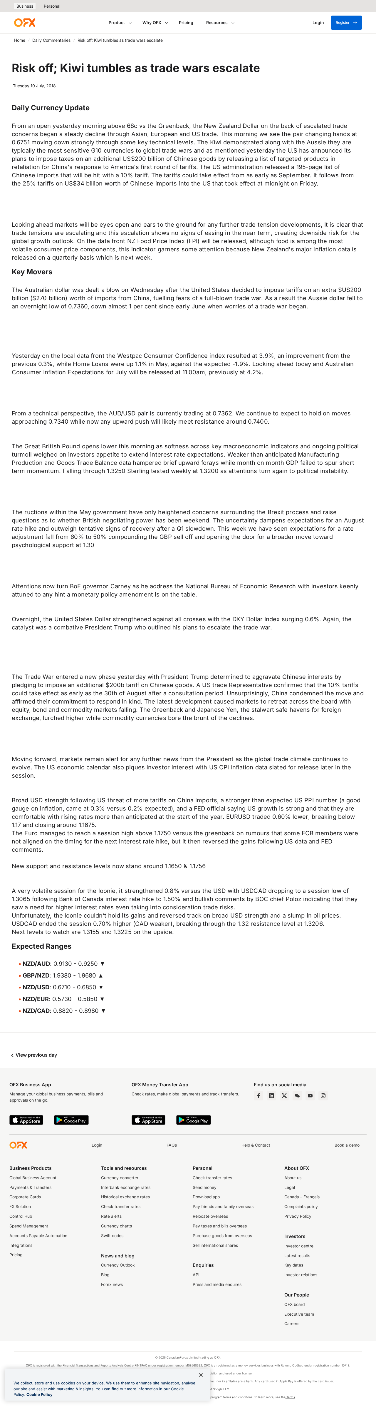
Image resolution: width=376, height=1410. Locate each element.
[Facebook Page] (258, 1095)
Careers (291, 1323)
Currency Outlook (118, 1265)
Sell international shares (215, 1245)
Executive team (299, 1314)
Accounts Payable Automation (38, 1235)
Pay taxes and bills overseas (220, 1226)
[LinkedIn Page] (271, 1095)
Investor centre (298, 1246)
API (196, 1274)
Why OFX (151, 22)
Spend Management (28, 1226)
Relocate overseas (210, 1216)
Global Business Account (32, 1177)
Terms (290, 1397)
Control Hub (20, 1216)
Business (24, 6)
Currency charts (116, 1226)
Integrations (20, 1245)
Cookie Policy (39, 1394)
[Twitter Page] (284, 1095)
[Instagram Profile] (323, 1095)
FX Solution (20, 1206)
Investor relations (300, 1274)
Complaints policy (301, 1206)
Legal (289, 1187)
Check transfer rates (120, 1206)
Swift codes (112, 1235)
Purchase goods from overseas (222, 1235)
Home (19, 40)
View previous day (35, 1055)
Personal (52, 6)
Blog (105, 1274)
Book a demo (347, 1145)
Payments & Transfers (30, 1187)
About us (292, 1177)
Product (117, 22)
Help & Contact (255, 1145)
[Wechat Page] (297, 1095)
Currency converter (119, 1177)
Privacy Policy (297, 1216)
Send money (204, 1187)
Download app (206, 1197)
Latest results (297, 1255)
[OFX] (24, 22)
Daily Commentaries (51, 40)
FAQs (172, 1145)
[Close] (200, 1375)
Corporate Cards (25, 1197)
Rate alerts (111, 1216)
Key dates (293, 1265)
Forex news (112, 1284)
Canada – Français (302, 1197)
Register (343, 22)
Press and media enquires (217, 1284)
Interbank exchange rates (125, 1187)
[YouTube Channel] (310, 1095)
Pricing (186, 22)
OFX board (294, 1304)
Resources (217, 22)
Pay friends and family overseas (223, 1206)
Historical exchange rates (125, 1197)
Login (97, 1145)
